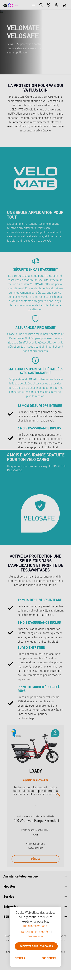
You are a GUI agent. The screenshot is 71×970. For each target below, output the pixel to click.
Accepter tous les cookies (36, 946)
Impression (35, 936)
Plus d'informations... (35, 926)
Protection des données (34, 932)
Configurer (49, 957)
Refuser (20, 957)
